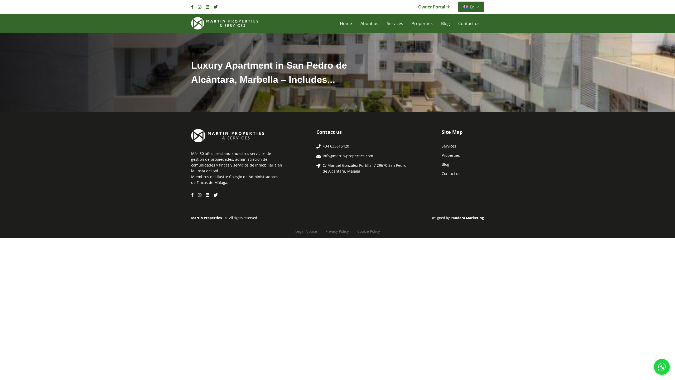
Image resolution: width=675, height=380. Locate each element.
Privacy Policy (337, 231)
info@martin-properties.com (348, 155)
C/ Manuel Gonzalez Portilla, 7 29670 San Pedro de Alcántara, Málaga (364, 168)
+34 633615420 (336, 146)
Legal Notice (306, 231)
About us (369, 23)
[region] (69, 335)
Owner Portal (432, 7)
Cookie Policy (368, 231)
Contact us (469, 23)
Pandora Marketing (467, 217)
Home (346, 23)
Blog (445, 23)
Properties (422, 23)
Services (395, 23)
